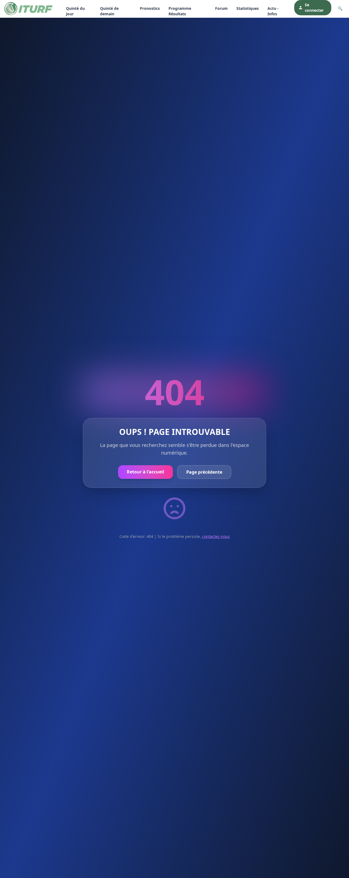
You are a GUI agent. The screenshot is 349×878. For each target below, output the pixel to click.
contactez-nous (216, 536)
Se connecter (314, 7)
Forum (221, 8)
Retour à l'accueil (145, 472)
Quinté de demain (109, 11)
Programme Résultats (180, 11)
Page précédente (204, 472)
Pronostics (150, 8)
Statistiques (247, 8)
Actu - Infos (273, 11)
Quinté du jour (75, 11)
